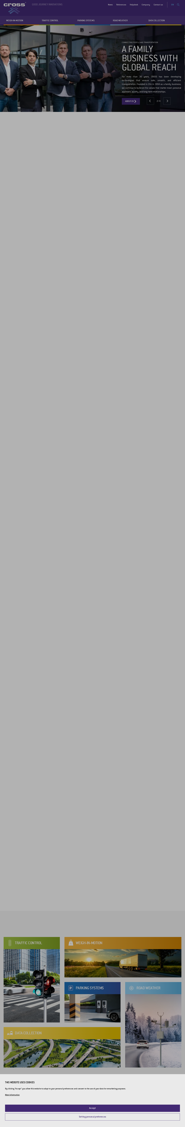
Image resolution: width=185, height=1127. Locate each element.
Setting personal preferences (92, 1116)
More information (12, 1095)
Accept (92, 1108)
